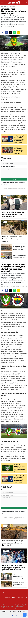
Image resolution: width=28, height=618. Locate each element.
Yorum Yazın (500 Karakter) (8, 166)
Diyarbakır (7, 597)
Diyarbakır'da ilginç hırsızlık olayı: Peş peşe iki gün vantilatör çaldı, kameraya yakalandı (13, 567)
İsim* (2, 160)
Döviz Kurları (21, 592)
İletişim (7, 592)
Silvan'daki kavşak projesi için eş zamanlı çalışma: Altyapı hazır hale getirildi (13, 543)
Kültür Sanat (20, 597)
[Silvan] (14, 202)
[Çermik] (14, 227)
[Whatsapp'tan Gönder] (14, 32)
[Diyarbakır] (14, 556)
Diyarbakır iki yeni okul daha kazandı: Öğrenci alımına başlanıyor (19, 247)
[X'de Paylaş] (10, 32)
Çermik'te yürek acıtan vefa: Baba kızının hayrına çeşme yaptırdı (12, 239)
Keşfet (13, 597)
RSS (4, 611)
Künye (2, 592)
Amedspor (12, 6)
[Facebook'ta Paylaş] (6, 32)
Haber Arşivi (14, 592)
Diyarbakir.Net (4, 6)
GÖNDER (14, 179)
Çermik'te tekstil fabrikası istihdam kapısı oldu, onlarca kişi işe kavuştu (19, 255)
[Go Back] (25, 615)
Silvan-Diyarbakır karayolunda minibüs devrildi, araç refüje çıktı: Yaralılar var (13, 214)
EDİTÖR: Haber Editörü (19, 29)
